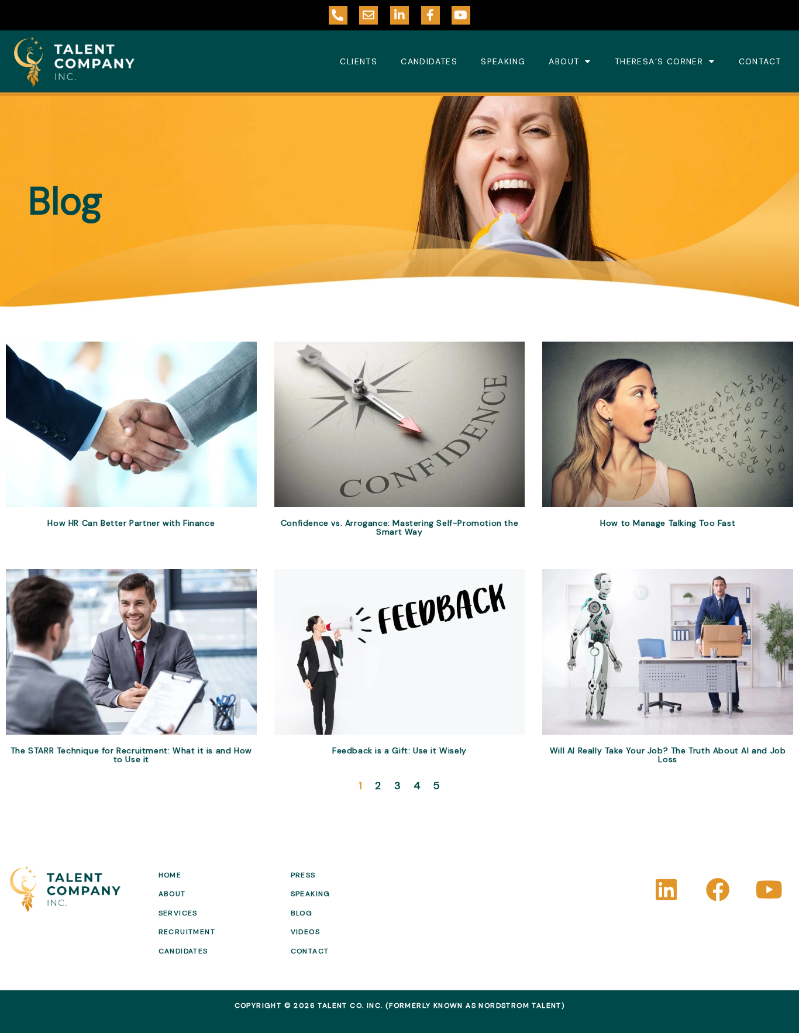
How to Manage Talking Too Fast (667, 523)
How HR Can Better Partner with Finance (131, 523)
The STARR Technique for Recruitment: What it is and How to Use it (131, 755)
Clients (358, 61)
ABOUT (172, 893)
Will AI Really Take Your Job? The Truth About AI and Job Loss (668, 755)
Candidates (429, 61)
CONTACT (310, 951)
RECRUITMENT (187, 931)
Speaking (503, 61)
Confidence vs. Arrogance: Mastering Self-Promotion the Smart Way (399, 527)
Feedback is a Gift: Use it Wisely (399, 750)
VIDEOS (305, 931)
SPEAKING (310, 893)
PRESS (303, 875)
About (564, 61)
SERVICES (178, 913)
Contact (760, 61)
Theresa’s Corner (659, 61)
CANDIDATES (183, 951)
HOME (170, 875)
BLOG (302, 913)
